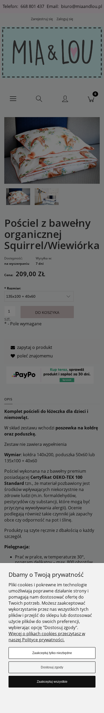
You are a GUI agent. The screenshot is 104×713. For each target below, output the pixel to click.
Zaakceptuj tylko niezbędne (52, 653)
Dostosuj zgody (52, 667)
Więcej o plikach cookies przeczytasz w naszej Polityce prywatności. (47, 637)
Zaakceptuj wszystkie (52, 682)
